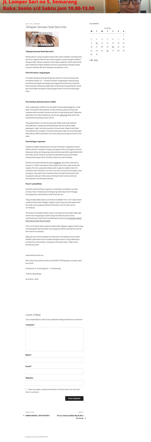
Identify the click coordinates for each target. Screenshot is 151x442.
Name (29, 355)
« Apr (91, 60)
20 (113, 47)
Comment (30, 325)
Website (29, 378)
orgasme (57, 163)
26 (107, 51)
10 (97, 43)
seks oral (63, 115)
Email (29, 366)
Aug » (96, 60)
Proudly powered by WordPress (36, 437)
